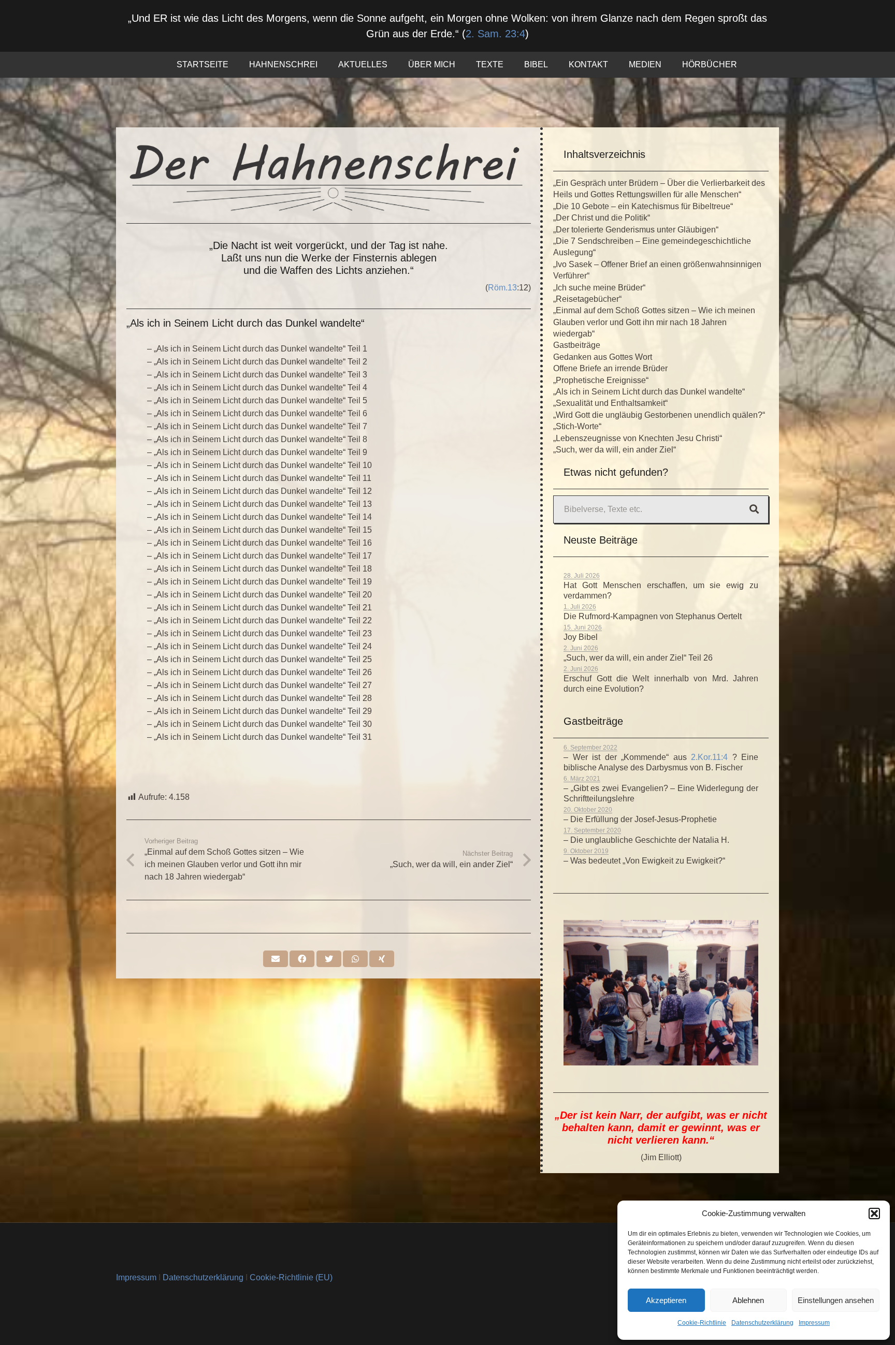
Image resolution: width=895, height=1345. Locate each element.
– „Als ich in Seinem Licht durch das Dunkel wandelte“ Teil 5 (257, 400)
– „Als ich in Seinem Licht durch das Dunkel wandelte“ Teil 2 (257, 361)
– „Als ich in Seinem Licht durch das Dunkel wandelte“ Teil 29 (259, 711)
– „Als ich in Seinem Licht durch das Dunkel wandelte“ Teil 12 (259, 491)
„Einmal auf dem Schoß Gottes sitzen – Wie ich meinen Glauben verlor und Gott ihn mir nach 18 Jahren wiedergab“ (654, 322)
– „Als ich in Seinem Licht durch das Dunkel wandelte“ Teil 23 (259, 633)
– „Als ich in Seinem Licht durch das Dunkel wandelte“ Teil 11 (259, 478)
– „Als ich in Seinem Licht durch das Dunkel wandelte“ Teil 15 (259, 529)
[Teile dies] (302, 959)
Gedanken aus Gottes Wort (602, 357)
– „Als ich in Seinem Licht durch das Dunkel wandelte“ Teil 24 (259, 646)
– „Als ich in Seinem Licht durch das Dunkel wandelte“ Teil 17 (259, 555)
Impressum (814, 1322)
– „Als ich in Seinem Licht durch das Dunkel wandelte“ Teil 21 (259, 607)
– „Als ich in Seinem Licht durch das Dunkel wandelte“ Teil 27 (259, 685)
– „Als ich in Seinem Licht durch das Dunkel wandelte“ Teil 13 (259, 504)
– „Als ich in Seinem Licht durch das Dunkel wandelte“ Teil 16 (259, 542)
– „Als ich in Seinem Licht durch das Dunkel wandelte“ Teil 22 (259, 620)
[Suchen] (754, 509)
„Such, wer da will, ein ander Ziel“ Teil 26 (638, 657)
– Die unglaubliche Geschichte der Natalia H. (646, 840)
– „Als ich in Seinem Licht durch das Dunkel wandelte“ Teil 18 (259, 568)
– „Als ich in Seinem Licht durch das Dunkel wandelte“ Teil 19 (259, 581)
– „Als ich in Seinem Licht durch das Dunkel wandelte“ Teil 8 (257, 439)
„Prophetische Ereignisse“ (600, 380)
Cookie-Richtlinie (701, 1322)
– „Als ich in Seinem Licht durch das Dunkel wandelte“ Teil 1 (257, 348)
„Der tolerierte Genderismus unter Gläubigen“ (635, 229)
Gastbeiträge (576, 345)
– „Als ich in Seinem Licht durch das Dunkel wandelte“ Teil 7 (257, 426)
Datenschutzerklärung (762, 1322)
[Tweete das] (328, 959)
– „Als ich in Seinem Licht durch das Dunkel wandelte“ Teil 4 (257, 387)
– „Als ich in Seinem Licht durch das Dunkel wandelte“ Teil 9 (257, 452)
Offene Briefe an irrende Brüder (610, 368)
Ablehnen (748, 1300)
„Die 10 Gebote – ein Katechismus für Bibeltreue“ (643, 206)
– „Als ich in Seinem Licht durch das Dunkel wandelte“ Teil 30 (259, 724)
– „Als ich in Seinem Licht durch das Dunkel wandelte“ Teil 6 (257, 413)
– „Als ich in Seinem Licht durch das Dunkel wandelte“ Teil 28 (259, 698)
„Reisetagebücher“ (587, 299)
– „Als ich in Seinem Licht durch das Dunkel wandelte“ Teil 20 (259, 594)
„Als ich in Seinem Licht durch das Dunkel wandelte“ (649, 391)
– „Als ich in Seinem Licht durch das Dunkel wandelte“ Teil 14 (259, 517)
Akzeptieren (666, 1300)
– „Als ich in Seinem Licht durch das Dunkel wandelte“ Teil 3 (257, 374)
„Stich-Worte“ (577, 426)
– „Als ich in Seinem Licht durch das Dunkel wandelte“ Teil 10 (259, 465)
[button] (874, 1213)
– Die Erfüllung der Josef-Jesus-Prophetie (640, 819)
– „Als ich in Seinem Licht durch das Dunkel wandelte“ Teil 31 (259, 737)
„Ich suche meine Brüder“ (599, 287)
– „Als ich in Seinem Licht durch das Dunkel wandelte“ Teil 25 (259, 659)
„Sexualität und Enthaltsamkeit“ (610, 403)
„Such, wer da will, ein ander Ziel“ (614, 449)
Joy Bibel (581, 637)
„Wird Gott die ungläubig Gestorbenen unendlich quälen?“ (659, 415)
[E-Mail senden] (275, 959)
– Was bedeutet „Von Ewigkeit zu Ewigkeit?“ (644, 860)
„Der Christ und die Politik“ (601, 217)
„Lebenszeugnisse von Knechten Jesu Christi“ (637, 438)
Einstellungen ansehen (836, 1300)
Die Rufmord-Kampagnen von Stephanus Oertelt (653, 616)
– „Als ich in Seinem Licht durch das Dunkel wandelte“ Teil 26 (259, 672)
